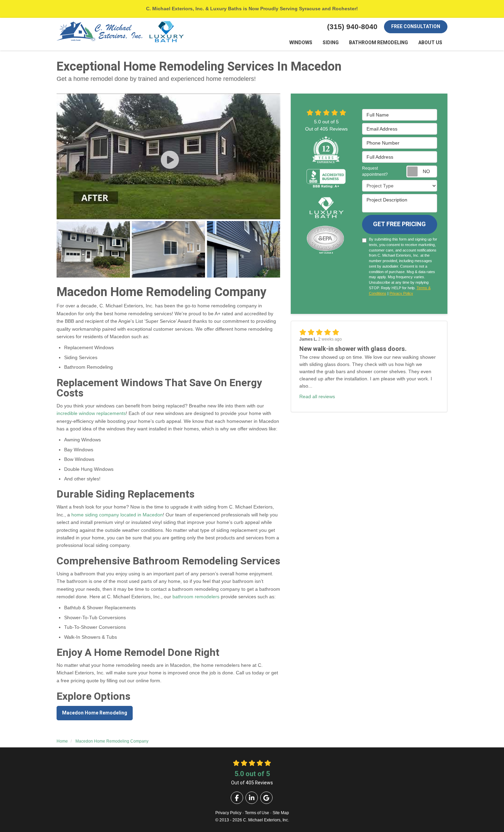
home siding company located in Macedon (117, 514)
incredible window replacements (91, 413)
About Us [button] (430, 42)
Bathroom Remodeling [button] (378, 42)
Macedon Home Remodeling (94, 713)
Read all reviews (317, 396)
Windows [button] (300, 42)
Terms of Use (257, 812)
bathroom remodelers (195, 596)
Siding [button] (331, 42)
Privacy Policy (401, 293)
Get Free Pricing (399, 224)
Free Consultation (415, 26)
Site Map (281, 812)
